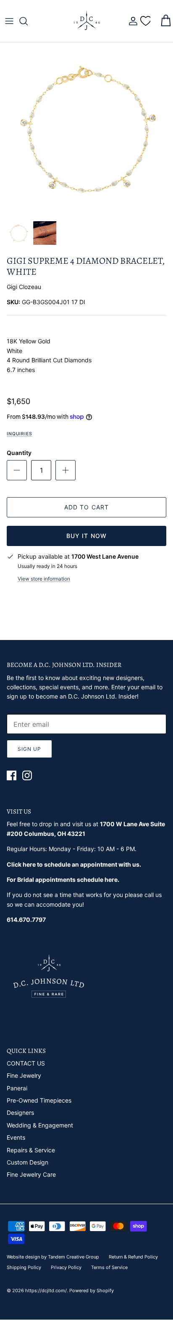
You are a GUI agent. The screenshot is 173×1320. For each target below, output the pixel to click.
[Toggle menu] (9, 21)
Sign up (29, 749)
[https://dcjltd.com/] (86, 21)
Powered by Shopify (91, 1290)
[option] (86, 129)
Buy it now (86, 535)
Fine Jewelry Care (31, 1174)
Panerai (17, 1088)
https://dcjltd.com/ (46, 1290)
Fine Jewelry (24, 1075)
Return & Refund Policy (133, 1257)
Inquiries (19, 433)
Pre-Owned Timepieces (39, 1100)
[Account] (131, 21)
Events (16, 1137)
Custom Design (27, 1162)
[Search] (27, 21)
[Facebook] (11, 775)
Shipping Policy (24, 1267)
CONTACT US (26, 1063)
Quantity (19, 452)
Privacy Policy (66, 1267)
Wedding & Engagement (40, 1125)
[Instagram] (27, 775)
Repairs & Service (31, 1150)
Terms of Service (109, 1267)
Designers (20, 1112)
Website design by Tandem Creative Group (53, 1257)
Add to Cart (86, 507)
